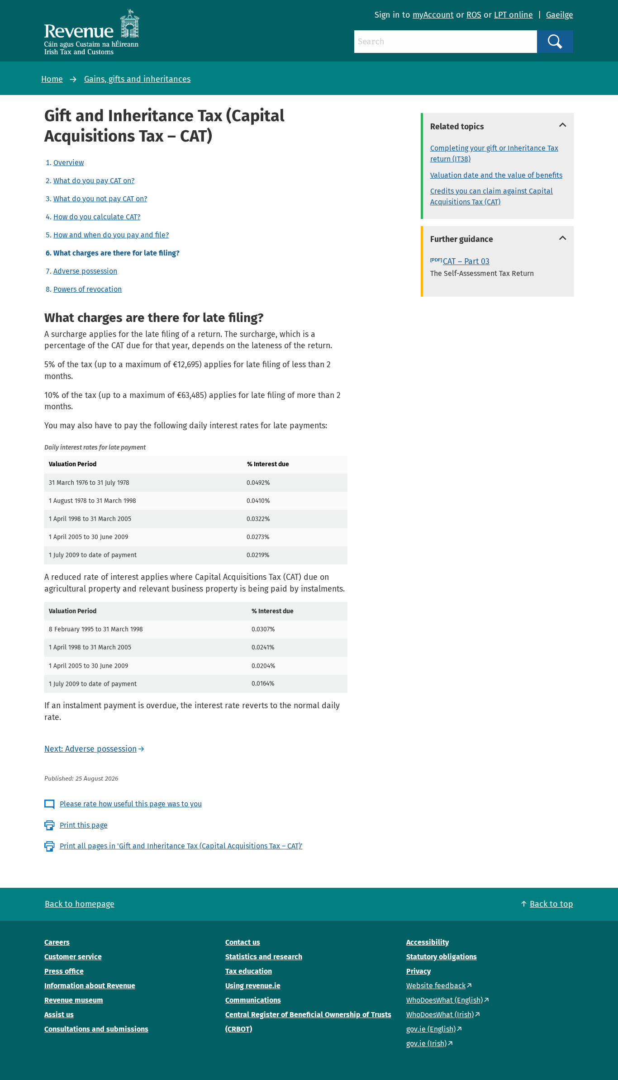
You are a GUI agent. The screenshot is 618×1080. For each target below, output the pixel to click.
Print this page (84, 825)
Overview (68, 162)
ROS (473, 15)
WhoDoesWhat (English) (444, 1000)
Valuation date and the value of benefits (496, 175)
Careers (57, 942)
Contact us (242, 942)
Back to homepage (79, 904)
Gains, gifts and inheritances (137, 79)
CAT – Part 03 (466, 261)
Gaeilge (559, 15)
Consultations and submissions (96, 1029)
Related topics (457, 127)
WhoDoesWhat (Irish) (440, 1014)
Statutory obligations (441, 956)
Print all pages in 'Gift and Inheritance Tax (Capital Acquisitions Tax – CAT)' (181, 846)
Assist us (59, 1014)
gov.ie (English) (431, 1029)
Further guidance (461, 239)
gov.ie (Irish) (426, 1043)
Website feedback (436, 985)
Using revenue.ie (252, 985)
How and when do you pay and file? (111, 235)
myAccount (433, 15)
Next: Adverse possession (90, 749)
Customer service (73, 956)
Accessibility (427, 942)
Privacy (418, 971)
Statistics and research (263, 956)
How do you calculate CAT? (96, 217)
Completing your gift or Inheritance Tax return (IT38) (494, 153)
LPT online (513, 15)
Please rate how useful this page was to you (131, 804)
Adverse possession (85, 271)
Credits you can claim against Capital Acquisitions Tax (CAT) (491, 196)
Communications (253, 1000)
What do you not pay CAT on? (100, 198)
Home (52, 79)
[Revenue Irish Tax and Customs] (91, 31)
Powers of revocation (87, 289)
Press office (64, 971)
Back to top (551, 904)
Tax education (248, 971)
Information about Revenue (89, 985)
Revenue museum (73, 1000)
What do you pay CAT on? (93, 180)
